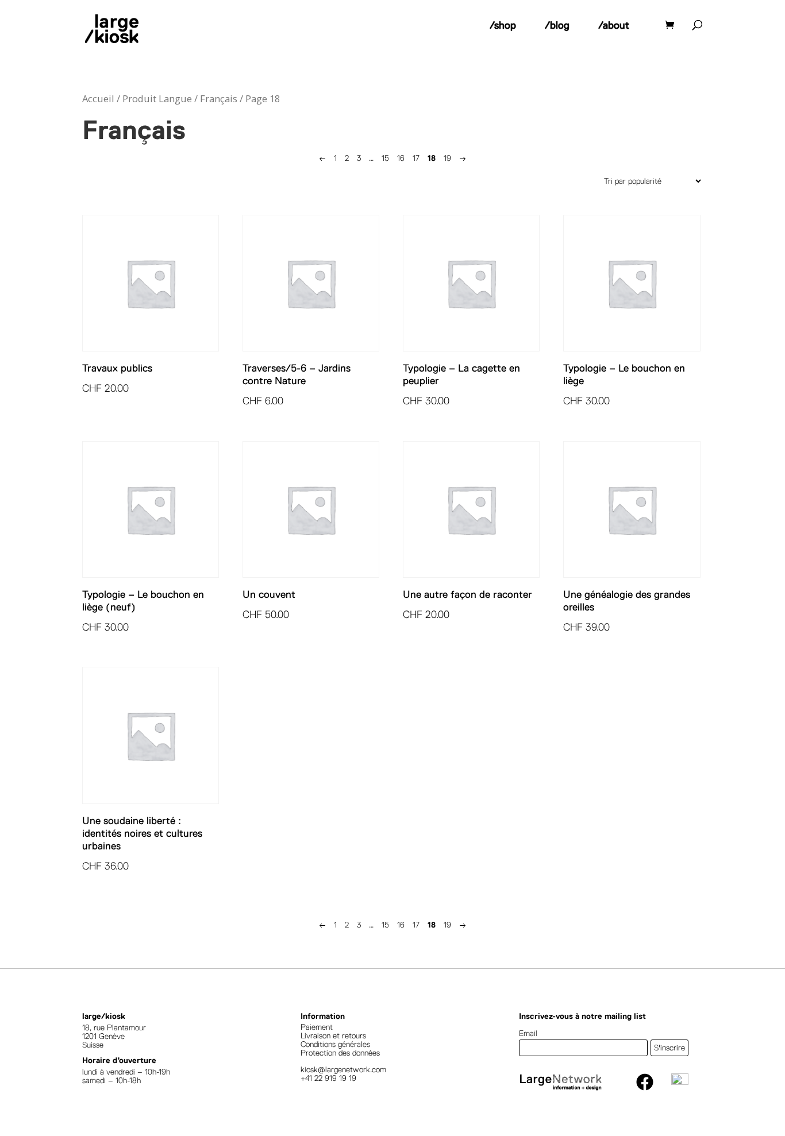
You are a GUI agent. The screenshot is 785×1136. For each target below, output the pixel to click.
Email (528, 1033)
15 (385, 158)
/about (613, 25)
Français (218, 98)
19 (447, 158)
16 (401, 158)
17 (416, 158)
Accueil (98, 98)
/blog (557, 25)
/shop (503, 25)
